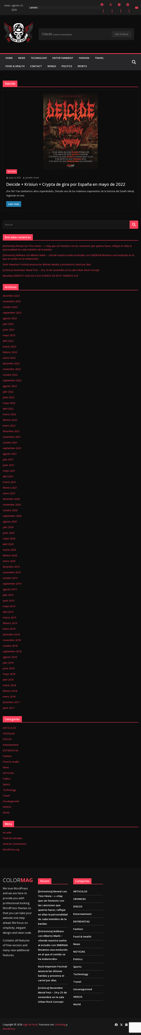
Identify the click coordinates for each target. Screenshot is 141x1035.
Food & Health (15, 66)
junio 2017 (8, 707)
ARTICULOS (9, 727)
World (51, 66)
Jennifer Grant (32, 177)
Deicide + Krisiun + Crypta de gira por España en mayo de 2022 (65, 184)
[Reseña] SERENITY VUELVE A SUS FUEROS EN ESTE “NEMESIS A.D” (41, 275)
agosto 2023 (10, 318)
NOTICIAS (12, 171)
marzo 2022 (9, 414)
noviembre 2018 (12, 640)
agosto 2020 (10, 521)
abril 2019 (8, 611)
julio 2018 (8, 662)
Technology (39, 58)
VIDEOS (7, 806)
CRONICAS (9, 733)
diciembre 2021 (11, 431)
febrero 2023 (10, 352)
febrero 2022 (10, 420)
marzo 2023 (9, 346)
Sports (82, 66)
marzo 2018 (9, 685)
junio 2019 (8, 600)
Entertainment (62, 58)
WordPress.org (11, 849)
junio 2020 (8, 532)
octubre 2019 (10, 578)
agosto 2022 (10, 386)
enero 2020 (9, 561)
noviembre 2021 (12, 436)
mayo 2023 (9, 335)
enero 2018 (9, 696)
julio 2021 (8, 459)
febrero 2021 (10, 487)
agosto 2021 (10, 453)
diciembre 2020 (11, 499)
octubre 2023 (10, 307)
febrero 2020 (10, 555)
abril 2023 (8, 340)
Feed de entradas (12, 838)
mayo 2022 (9, 403)
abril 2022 (8, 408)
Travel (99, 58)
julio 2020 (8, 527)
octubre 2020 (10, 510)
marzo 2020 (9, 549)
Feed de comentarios (14, 843)
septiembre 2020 (12, 516)
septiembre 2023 (12, 312)
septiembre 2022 (12, 380)
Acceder (7, 832)
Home (9, 58)
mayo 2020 (9, 538)
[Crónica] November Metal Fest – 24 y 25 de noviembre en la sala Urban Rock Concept (51, 270)
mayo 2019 (9, 606)
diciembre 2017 (11, 702)
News (21, 58)
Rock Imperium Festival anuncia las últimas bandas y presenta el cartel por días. (47, 264)
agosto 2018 (10, 657)
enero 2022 (9, 425)
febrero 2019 (10, 623)
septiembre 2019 (12, 583)
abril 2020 (8, 544)
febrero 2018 (10, 691)
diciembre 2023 (11, 295)
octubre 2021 (10, 442)
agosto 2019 (10, 589)
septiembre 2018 (12, 651)
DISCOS (7, 739)
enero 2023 (9, 357)
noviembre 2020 (12, 504)
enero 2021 (9, 493)
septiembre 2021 (12, 448)
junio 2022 (8, 397)
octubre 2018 (10, 645)
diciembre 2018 (11, 634)
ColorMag (60, 1024)
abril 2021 (8, 476)
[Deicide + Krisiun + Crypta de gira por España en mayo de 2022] (70, 131)
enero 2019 (9, 628)
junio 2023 (8, 329)
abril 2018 (8, 679)
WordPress (9, 1028)
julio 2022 (8, 391)
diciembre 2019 (11, 566)
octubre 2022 (10, 374)
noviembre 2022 (12, 369)
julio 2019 (8, 595)
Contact (36, 66)
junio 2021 (8, 465)
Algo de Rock (30, 1024)
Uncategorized (11, 801)
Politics (67, 66)
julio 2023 (8, 324)
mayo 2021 (9, 470)
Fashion (84, 58)
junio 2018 (8, 668)
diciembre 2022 (11, 363)
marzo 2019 (9, 617)
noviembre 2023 (12, 301)
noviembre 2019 (12, 572)
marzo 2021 (9, 482)
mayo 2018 (9, 674)
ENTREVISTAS (10, 750)
